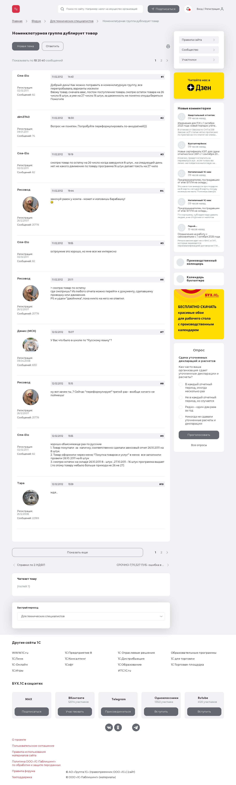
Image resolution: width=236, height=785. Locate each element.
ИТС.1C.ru (124, 670)
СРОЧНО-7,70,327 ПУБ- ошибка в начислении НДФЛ (143, 564)
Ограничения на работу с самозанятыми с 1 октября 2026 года (199, 235)
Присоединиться (118, 711)
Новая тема (25, 46)
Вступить (161, 711)
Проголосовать (199, 434)
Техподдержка (22, 777)
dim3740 (23, 116)
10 (36, 60)
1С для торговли (183, 658)
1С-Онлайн (20, 664)
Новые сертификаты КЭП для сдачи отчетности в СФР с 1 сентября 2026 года (199, 154)
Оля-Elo (23, 75)
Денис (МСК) (26, 331)
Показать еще (77, 552)
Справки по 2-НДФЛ (31, 564)
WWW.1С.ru (20, 652)
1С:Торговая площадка (187, 664)
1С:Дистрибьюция (131, 658)
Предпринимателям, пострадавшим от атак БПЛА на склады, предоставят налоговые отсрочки (198, 182)
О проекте (19, 739)
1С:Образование (130, 664)
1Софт (69, 664)
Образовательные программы (194, 652)
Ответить (52, 46)
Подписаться (165, 9)
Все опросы (199, 445)
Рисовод (23, 189)
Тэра (20, 483)
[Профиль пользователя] (31, 204)
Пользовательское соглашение (33, 745)
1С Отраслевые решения (136, 652)
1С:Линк (17, 658)
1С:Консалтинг (75, 658)
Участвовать (75, 711)
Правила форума (23, 771)
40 (44, 60)
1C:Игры (17, 670)
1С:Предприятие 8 (78, 652)
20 (40, 60)
